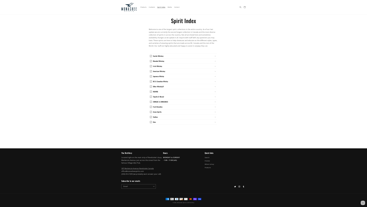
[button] (240, 7)
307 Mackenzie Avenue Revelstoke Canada (137, 168)
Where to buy (209, 164)
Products (208, 167)
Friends (207, 161)
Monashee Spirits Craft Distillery (185, 202)
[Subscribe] (153, 186)
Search (207, 157)
